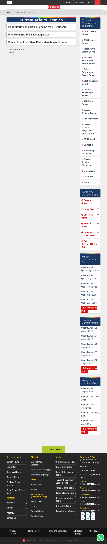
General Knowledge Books (87, 92)
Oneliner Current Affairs (14, 483)
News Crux (11, 467)
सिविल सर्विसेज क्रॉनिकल (41, 470)
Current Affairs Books (65, 511)
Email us (85, 467)
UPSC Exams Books (64, 462)
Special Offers (90, 119)
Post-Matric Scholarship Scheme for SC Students (37, 26)
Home (9, 12)
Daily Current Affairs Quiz (16, 491)
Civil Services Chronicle (37, 463)
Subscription (37, 501)
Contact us (11, 518)
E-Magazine (89, 171)
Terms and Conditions (57, 531)
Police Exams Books (64, 488)
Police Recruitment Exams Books (88, 72)
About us (11, 502)
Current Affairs (20, 12)
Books (34, 489)
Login (69, 2)
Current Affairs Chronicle (86, 162)
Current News (13, 462)
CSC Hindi (88, 145)
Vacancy (10, 513)
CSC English (89, 139)
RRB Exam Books (63, 506)
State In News (13, 477)
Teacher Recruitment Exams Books (88, 60)
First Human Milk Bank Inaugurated (29, 34)
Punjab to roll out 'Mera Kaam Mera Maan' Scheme (37, 42)
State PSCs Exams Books (64, 473)
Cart (91, 2)
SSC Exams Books (63, 467)
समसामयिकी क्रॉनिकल (40, 475)
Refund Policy (33, 531)
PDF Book (88, 176)
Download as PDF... (89, 309)
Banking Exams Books (65, 493)
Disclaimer (94, 531)
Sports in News (14, 472)
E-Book (87, 182)
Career (10, 508)
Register (80, 2)
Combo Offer (37, 516)
